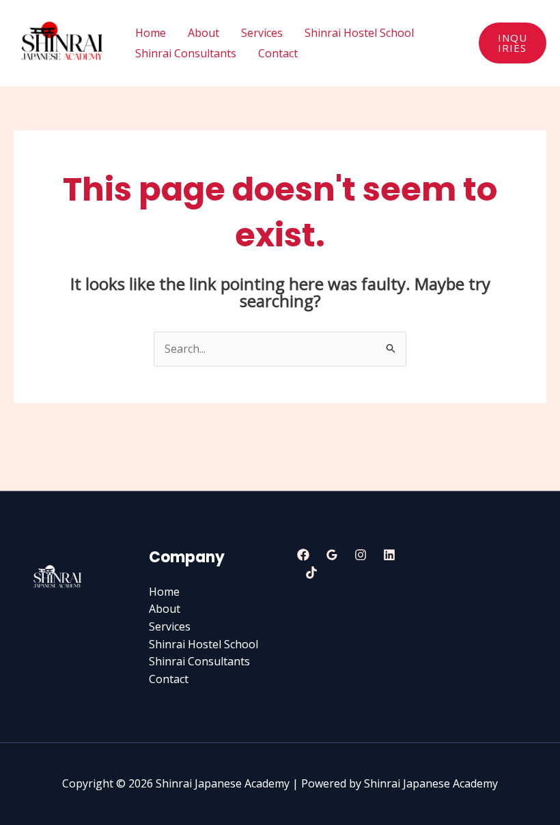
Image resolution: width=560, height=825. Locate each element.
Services (262, 32)
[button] (512, 43)
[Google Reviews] (332, 555)
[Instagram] (360, 555)
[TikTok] (311, 572)
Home (150, 32)
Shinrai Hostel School (359, 32)
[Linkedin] (389, 555)
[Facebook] (303, 555)
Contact (278, 53)
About (203, 32)
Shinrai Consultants (185, 53)
